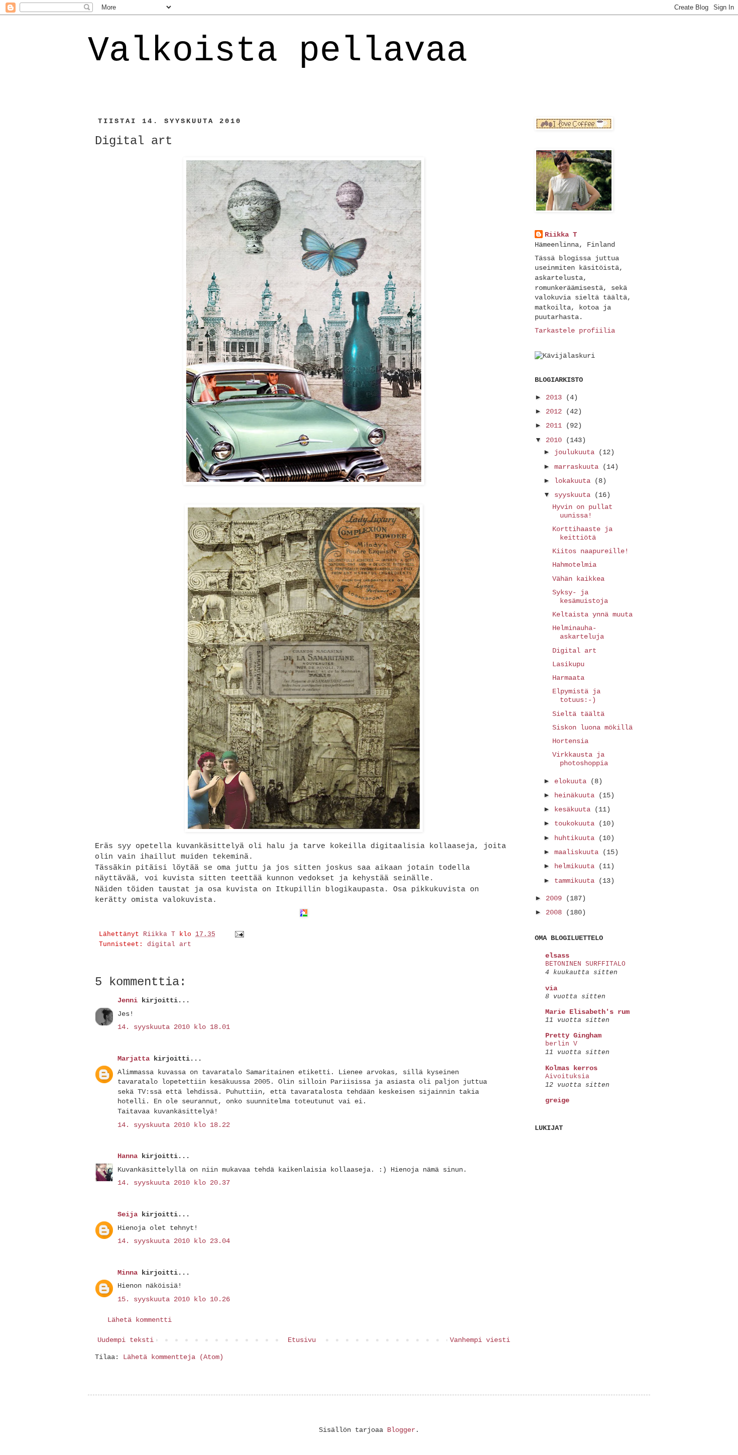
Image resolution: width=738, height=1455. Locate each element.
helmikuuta (576, 866)
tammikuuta (576, 881)
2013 (556, 397)
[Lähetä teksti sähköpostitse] (240, 934)
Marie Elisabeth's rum (587, 1012)
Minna (127, 1273)
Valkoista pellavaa (277, 51)
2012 (556, 411)
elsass (557, 956)
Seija (127, 1214)
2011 (556, 426)
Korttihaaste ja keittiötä (582, 533)
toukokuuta (576, 823)
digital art (169, 944)
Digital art (574, 651)
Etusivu (302, 1340)
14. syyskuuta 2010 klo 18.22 (173, 1125)
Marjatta (133, 1059)
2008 (556, 912)
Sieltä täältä (578, 714)
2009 (556, 898)
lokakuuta (574, 481)
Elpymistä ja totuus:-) (576, 695)
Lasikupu (568, 664)
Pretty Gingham (573, 1035)
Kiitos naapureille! (590, 551)
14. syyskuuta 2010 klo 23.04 (173, 1241)
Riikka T (561, 235)
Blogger (401, 1430)
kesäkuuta (574, 809)
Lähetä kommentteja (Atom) (173, 1357)
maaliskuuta (578, 852)
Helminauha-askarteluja (578, 632)
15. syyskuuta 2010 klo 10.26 (173, 1299)
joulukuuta (576, 452)
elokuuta (572, 781)
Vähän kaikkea (578, 579)
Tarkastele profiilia (575, 331)
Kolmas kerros (571, 1068)
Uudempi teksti (125, 1340)
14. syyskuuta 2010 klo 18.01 (173, 1027)
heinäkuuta (576, 795)
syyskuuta (574, 495)
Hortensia (570, 741)
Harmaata (568, 678)
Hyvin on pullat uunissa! (582, 511)
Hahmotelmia (574, 565)
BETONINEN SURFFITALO (585, 964)
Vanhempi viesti (480, 1340)
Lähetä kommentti (139, 1320)
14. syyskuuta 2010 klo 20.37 (173, 1183)
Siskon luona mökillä (592, 727)
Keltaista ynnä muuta (592, 614)
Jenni (127, 1000)
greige (557, 1100)
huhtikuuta (576, 838)
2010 (556, 440)
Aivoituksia (567, 1076)
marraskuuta (578, 467)
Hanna (127, 1156)
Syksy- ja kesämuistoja (580, 596)
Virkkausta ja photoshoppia (580, 759)
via (551, 988)
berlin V (561, 1044)
